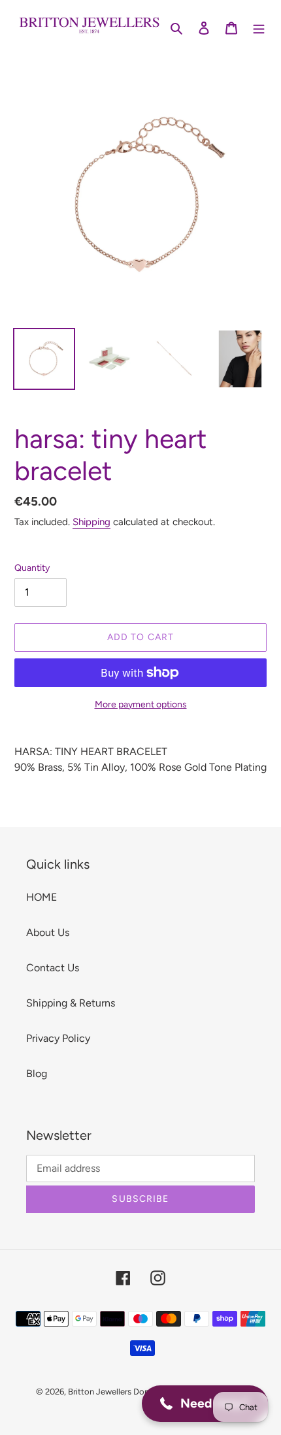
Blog (36, 1073)
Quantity (32, 567)
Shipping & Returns (70, 1003)
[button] (205, 1403)
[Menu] (259, 27)
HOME (41, 897)
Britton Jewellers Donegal (116, 1391)
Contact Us (52, 967)
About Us (47, 932)
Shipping (91, 522)
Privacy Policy (58, 1038)
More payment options (141, 704)
